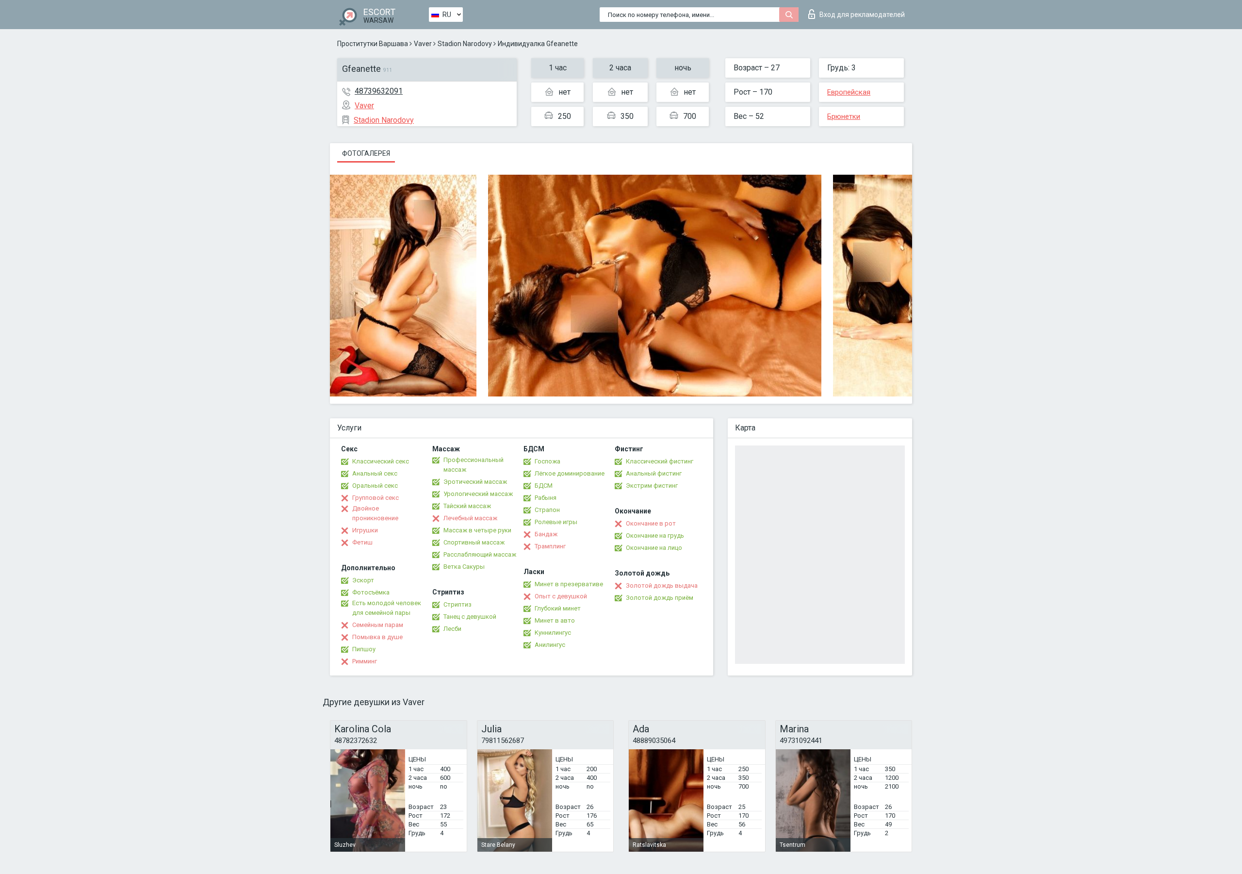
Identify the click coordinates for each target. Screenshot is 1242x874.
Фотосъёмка (371, 592)
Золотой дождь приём (659, 597)
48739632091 (379, 91)
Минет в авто (555, 620)
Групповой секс (375, 497)
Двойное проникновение (375, 513)
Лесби (452, 628)
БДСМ (544, 485)
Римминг (364, 661)
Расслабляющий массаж (479, 554)
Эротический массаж (475, 481)
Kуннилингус (553, 632)
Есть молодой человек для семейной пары (386, 607)
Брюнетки (843, 116)
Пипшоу (364, 649)
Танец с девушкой (469, 616)
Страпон (547, 509)
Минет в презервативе (569, 584)
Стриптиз (457, 604)
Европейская (848, 92)
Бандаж (546, 534)
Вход (862, 14)
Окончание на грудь (655, 535)
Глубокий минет (558, 608)
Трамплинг (550, 546)
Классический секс (380, 461)
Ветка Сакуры (464, 566)
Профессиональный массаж (473, 464)
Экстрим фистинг (652, 485)
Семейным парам (377, 624)
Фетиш (362, 542)
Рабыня (545, 497)
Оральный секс (375, 485)
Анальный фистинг (654, 473)
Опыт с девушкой (561, 596)
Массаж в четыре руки (477, 530)
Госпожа (547, 461)
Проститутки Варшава (372, 44)
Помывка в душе (377, 637)
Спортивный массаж (474, 542)
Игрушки (365, 530)
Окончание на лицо (654, 547)
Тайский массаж (467, 506)
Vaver (423, 44)
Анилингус (550, 644)
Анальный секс (374, 473)
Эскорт (363, 580)
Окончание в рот (651, 523)
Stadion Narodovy (465, 44)
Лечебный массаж (470, 518)
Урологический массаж (478, 493)
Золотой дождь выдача (662, 585)
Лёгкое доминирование (570, 473)
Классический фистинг (659, 461)
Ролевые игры (556, 522)
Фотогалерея (366, 153)
